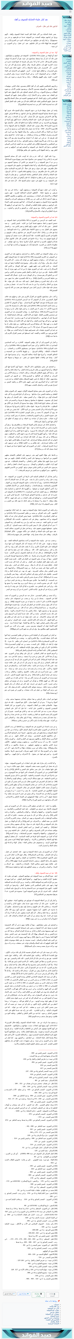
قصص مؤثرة (67, 104)
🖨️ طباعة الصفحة (52, 1295)
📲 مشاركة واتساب (38, 1295)
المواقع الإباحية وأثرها (69, 126)
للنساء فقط (67, 35)
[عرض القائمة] (70, 11)
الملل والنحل (54, 1322)
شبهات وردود (54, 1312)
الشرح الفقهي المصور (68, 142)
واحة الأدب (67, 47)
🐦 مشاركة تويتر (24, 1294)
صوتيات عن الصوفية (52, 1314)
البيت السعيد (67, 49)
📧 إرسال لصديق (10, 1294)
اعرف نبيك (67, 20)
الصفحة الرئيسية (53, 1323)
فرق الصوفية (54, 1316)
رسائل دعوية (67, 39)
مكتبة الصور (67, 146)
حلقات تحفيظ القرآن (69, 86)
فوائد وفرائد (67, 37)
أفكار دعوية (67, 26)
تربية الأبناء (67, 51)
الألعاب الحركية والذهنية (68, 76)
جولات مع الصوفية (53, 1310)
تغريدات (68, 45)
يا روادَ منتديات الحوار (68, 136)
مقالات (69, 41)
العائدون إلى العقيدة (52, 1320)
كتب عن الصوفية (53, 1308)
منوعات (68, 43)
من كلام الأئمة (54, 1306)
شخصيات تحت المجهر (51, 1318)
